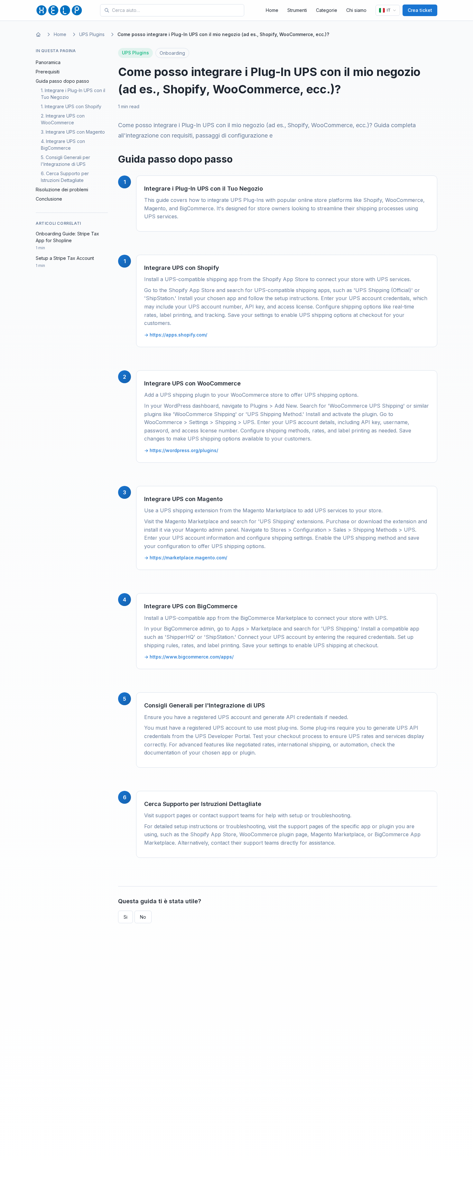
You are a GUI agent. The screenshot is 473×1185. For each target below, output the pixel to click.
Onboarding (172, 53)
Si (125, 917)
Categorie (326, 10)
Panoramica (48, 62)
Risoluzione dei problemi (62, 189)
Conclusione (49, 199)
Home (272, 10)
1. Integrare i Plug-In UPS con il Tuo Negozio (73, 94)
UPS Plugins (92, 34)
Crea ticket (420, 10)
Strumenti (297, 10)
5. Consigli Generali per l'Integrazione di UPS (65, 161)
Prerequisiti (48, 71)
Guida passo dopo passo (62, 81)
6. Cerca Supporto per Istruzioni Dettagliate (65, 177)
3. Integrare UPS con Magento (73, 132)
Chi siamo (356, 10)
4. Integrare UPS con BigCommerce (63, 144)
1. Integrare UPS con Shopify (71, 106)
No (143, 917)
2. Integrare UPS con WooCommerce (63, 119)
